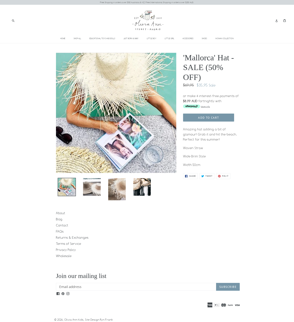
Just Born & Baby (133, 38)
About (60, 213)
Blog (59, 219)
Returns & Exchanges (72, 237)
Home (62, 38)
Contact (62, 225)
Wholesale (64, 256)
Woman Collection (226, 38)
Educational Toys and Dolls (104, 38)
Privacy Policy (66, 250)
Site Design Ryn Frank (99, 319)
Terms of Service (68, 243)
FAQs (60, 231)
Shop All (77, 38)
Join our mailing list (81, 275)
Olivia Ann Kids (74, 319)
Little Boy (153, 38)
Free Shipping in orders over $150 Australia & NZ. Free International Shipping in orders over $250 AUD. (147, 2)
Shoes (206, 38)
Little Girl (171, 38)
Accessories (190, 38)
